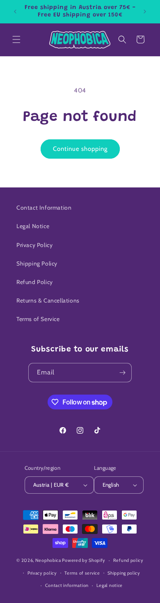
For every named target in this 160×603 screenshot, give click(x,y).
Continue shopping (80, 148)
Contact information (67, 585)
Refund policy (128, 560)
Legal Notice (32, 226)
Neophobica (48, 560)
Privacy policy (42, 573)
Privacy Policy (34, 245)
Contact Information (43, 207)
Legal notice (109, 585)
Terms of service (82, 573)
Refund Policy (34, 282)
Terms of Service (38, 319)
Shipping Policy (36, 263)
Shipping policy (123, 573)
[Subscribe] (122, 372)
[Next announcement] (145, 11)
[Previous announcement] (15, 11)
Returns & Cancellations (48, 300)
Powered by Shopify (83, 560)
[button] (16, 39)
